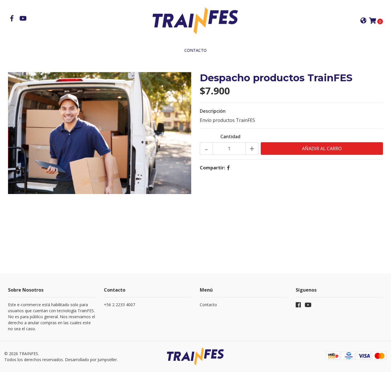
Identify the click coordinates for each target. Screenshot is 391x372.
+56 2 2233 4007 (119, 304)
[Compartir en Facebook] (228, 168)
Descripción (213, 111)
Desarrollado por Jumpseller (91, 359)
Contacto (195, 50)
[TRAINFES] (195, 20)
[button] (363, 21)
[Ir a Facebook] (12, 19)
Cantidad (230, 136)
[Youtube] (23, 19)
